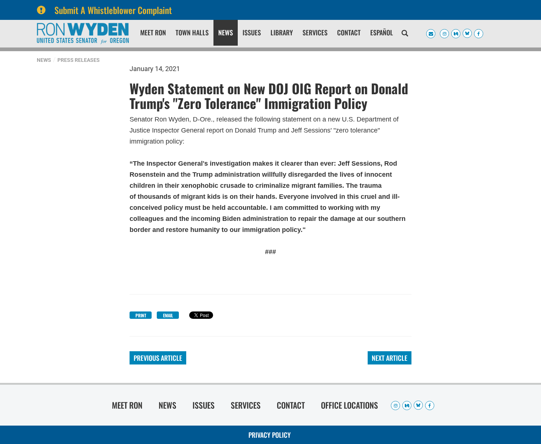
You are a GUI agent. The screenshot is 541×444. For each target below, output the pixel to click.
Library (281, 32)
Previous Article (158, 358)
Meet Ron (153, 32)
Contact (349, 32)
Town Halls (192, 32)
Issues (252, 32)
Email (168, 315)
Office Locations (349, 405)
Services (315, 32)
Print (140, 315)
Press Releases (78, 60)
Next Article (389, 358)
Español (381, 32)
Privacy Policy (269, 435)
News (225, 32)
